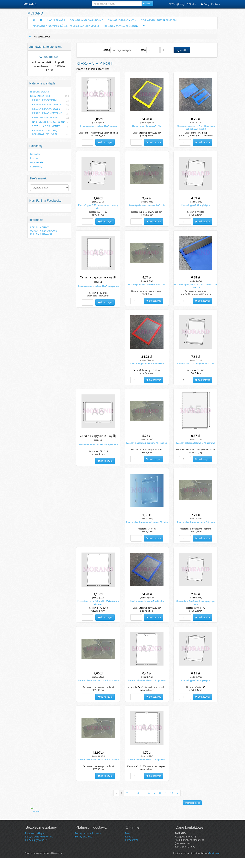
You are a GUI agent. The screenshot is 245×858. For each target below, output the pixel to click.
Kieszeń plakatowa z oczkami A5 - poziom (147, 442)
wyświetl (181, 50)
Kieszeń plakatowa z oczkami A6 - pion (147, 205)
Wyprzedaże (36, 162)
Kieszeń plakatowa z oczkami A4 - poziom (98, 680)
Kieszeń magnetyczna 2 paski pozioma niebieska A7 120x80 (196, 127)
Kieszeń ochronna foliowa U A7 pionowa (147, 680)
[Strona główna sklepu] (33, 20)
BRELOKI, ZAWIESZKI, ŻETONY (121, 25)
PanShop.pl (214, 853)
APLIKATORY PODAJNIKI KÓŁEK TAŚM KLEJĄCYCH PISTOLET (66, 25)
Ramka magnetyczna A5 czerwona (147, 363)
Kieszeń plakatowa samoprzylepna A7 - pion (147, 521)
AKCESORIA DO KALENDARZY (86, 19)
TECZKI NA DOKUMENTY (46, 126)
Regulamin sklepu (34, 833)
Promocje (35, 158)
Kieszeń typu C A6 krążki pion (195, 680)
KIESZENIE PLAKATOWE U (46, 104)
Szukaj (148, 3)
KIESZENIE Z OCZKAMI (44, 100)
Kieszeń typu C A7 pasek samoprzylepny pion (98, 206)
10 (171, 793)
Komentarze (131, 839)
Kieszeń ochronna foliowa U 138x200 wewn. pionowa (98, 602)
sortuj (107, 49)
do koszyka (106, 142)
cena (143, 49)
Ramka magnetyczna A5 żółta (147, 126)
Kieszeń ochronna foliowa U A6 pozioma (98, 444)
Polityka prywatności (36, 839)
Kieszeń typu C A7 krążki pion (195, 205)
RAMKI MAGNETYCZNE (45, 117)
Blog (127, 833)
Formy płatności (83, 836)
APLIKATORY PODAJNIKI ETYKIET (159, 19)
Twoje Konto (210, 4)
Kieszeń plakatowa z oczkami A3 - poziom (98, 759)
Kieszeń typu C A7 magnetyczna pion (195, 363)
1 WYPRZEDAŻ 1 (56, 19)
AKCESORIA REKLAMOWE (122, 19)
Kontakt (129, 836)
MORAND (29, 4)
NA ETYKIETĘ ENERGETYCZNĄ (48, 121)
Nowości (35, 154)
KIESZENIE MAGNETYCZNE (47, 113)
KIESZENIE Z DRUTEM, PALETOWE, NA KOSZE (44, 132)
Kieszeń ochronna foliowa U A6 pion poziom (98, 286)
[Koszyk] (40, 20)
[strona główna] (30, 36)
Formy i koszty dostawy (88, 833)
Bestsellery (36, 166)
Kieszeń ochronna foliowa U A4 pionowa (147, 759)
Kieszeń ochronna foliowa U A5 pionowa (195, 442)
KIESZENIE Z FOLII (49, 95)
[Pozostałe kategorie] (144, 26)
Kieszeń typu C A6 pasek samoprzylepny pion (196, 602)
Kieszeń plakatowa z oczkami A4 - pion (195, 521)
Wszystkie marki (192, 802)
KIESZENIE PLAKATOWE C (46, 108)
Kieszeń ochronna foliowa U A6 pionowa (98, 126)
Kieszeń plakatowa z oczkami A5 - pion (147, 284)
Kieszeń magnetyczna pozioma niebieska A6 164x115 (195, 286)
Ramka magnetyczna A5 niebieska (147, 601)
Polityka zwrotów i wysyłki (39, 836)
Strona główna (40, 91)
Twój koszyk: (183, 4)
